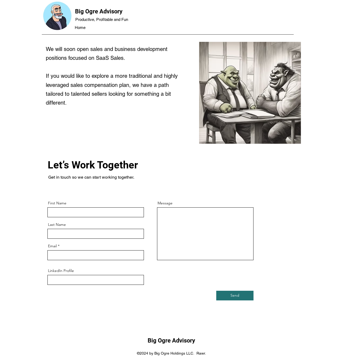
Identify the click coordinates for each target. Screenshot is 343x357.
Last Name (57, 224)
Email (52, 246)
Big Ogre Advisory (98, 11)
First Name (57, 203)
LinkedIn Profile (61, 271)
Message (165, 203)
